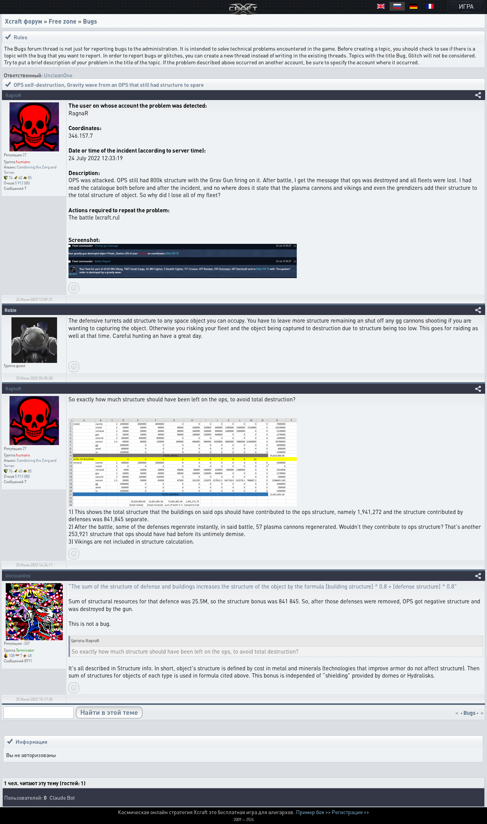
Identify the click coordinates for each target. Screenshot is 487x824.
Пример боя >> (313, 811)
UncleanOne (58, 75)
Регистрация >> (350, 811)
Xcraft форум (23, 21)
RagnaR (13, 95)
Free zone (62, 21)
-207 (26, 643)
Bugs (90, 21)
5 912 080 (22, 183)
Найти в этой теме (109, 712)
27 (24, 155)
